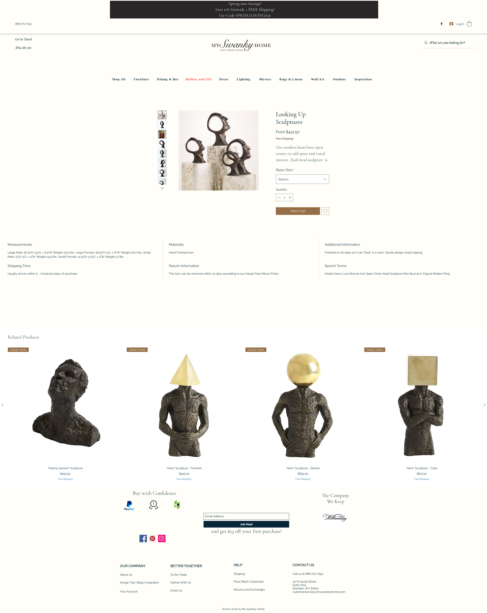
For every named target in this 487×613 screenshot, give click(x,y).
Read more (281, 165)
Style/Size (285, 174)
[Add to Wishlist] (325, 215)
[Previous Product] (2, 405)
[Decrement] (279, 201)
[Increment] (290, 201)
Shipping (239, 610)
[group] (243, 414)
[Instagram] (162, 575)
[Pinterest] (152, 575)
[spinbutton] (285, 201)
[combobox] (302, 183)
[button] (469, 23)
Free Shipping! (285, 138)
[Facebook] (441, 24)
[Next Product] (484, 405)
